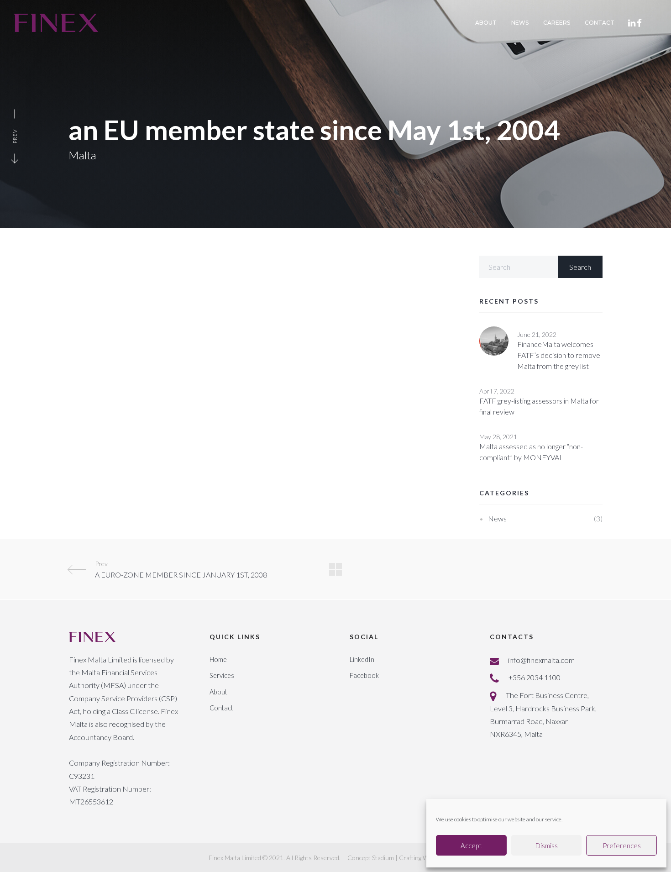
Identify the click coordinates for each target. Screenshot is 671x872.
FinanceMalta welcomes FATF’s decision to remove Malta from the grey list (558, 355)
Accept (471, 845)
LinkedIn (362, 659)
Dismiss (546, 845)
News (497, 518)
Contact (221, 708)
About (218, 692)
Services (222, 675)
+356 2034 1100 (534, 677)
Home (218, 659)
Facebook (364, 675)
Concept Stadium (370, 857)
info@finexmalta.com (541, 660)
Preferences (622, 845)
